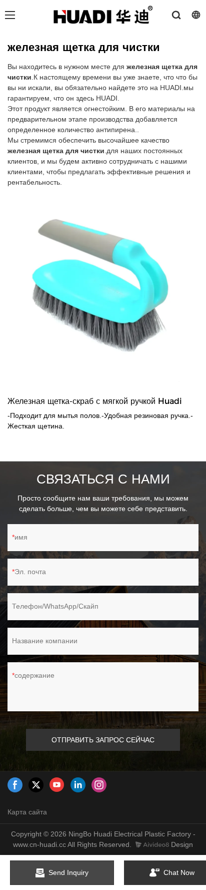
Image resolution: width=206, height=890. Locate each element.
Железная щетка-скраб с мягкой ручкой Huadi (95, 401)
